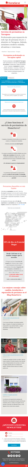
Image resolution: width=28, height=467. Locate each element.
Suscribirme (14, 445)
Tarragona (18, 51)
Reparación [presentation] (4, 78)
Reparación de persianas (14, 86)
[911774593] (9, 452)
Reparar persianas (11, 51)
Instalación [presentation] (11, 78)
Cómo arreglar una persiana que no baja (13, 354)
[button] (2, 464)
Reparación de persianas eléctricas (14, 102)
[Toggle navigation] (25, 6)
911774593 (15, 452)
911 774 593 (21, 204)
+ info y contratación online (13, 279)
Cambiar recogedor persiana (10, 394)
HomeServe (4, 51)
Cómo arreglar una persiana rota (11, 317)
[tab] (3, 78)
